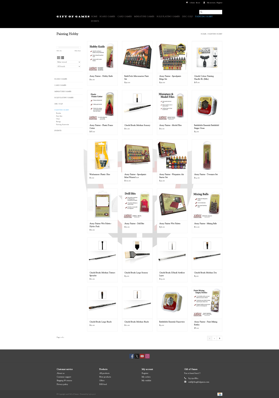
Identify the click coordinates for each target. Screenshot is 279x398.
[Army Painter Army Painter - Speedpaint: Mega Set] (172, 57)
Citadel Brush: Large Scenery (136, 272)
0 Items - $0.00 (194, 2)
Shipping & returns (64, 380)
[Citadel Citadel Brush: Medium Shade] (137, 303)
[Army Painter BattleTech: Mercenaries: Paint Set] (137, 57)
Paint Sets (59, 116)
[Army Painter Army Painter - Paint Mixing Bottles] (207, 303)
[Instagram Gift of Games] (147, 356)
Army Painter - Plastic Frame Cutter (101, 126)
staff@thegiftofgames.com (198, 382)
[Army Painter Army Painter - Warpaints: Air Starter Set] (172, 155)
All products (104, 373)
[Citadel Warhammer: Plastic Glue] (102, 155)
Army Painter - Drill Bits (134, 223)
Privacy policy (62, 384)
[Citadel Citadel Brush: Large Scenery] (137, 254)
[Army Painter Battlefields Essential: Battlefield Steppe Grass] (207, 106)
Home (94, 16)
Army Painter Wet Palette (169, 223)
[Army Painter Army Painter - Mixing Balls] (207, 204)
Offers (101, 380)
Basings (58, 122)
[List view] (62, 58)
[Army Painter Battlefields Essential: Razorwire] (172, 303)
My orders (146, 377)
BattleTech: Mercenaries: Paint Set (136, 77)
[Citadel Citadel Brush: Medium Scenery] (137, 106)
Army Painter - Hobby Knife (101, 76)
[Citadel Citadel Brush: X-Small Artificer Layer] (172, 254)
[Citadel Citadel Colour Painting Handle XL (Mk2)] (207, 57)
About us (60, 373)
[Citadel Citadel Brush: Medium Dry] (207, 254)
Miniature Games (144, 16)
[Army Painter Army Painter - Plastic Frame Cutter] (102, 106)
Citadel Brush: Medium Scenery (137, 125)
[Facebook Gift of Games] (131, 356)
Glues (58, 119)
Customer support (64, 377)
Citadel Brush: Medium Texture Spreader (102, 274)
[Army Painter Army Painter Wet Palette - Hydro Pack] (102, 204)
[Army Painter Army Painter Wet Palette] (172, 204)
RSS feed (103, 384)
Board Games (107, 16)
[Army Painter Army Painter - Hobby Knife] (102, 57)
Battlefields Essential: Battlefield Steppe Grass (206, 126)
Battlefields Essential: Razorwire (172, 322)
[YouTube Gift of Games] (142, 356)
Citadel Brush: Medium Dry (205, 272)
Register (145, 373)
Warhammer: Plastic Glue (100, 174)
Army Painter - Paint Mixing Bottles (205, 323)
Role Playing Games (168, 16)
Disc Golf (187, 16)
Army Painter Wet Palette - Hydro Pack (101, 225)
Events (95, 21)
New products (105, 377)
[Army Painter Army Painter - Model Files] (172, 106)
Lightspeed (92, 394)
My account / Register (214, 2)
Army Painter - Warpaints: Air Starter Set (171, 176)
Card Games (124, 16)
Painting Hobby (204, 16)
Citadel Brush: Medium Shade (136, 322)
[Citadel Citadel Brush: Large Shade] (102, 303)
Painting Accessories (62, 124)
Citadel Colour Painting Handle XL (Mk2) (204, 77)
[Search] (201, 12)
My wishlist (146, 380)
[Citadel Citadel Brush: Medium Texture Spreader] (102, 254)
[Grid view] (58, 58)
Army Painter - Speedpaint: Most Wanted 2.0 (135, 176)
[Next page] (219, 338)
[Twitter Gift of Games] (137, 356)
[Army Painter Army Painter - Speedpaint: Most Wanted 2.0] (137, 155)
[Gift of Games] (73, 17)
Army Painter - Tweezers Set (206, 174)
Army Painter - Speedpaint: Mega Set (170, 77)
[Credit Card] (219, 394)
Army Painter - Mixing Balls (205, 223)
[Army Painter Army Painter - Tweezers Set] (207, 155)
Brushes (58, 113)
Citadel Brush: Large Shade (101, 322)
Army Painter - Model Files (170, 125)
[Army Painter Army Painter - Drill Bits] (137, 204)
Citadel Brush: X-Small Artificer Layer (172, 274)
